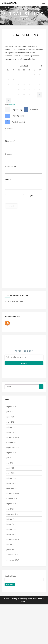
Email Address (10, 576)
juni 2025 (9, 458)
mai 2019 (10, 544)
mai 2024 (10, 509)
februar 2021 (11, 519)
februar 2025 (11, 478)
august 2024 (11, 503)
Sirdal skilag (9, 2)
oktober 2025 (11, 442)
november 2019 (12, 539)
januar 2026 (10, 432)
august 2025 (11, 452)
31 (8, 100)
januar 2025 (10, 483)
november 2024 (12, 493)
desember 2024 (12, 488)
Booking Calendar (12, 104)
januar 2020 (10, 534)
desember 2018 (12, 555)
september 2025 (12, 447)
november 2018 (12, 560)
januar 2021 (10, 524)
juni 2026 (9, 412)
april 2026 (10, 417)
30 (39, 95)
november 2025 (12, 437)
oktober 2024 (11, 498)
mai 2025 (10, 463)
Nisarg (24, 601)
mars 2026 (10, 422)
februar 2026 (11, 427)
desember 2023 (12, 514)
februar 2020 (11, 529)
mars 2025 (10, 473)
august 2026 (11, 406)
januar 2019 (10, 549)
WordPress (32, 599)
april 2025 (10, 468)
